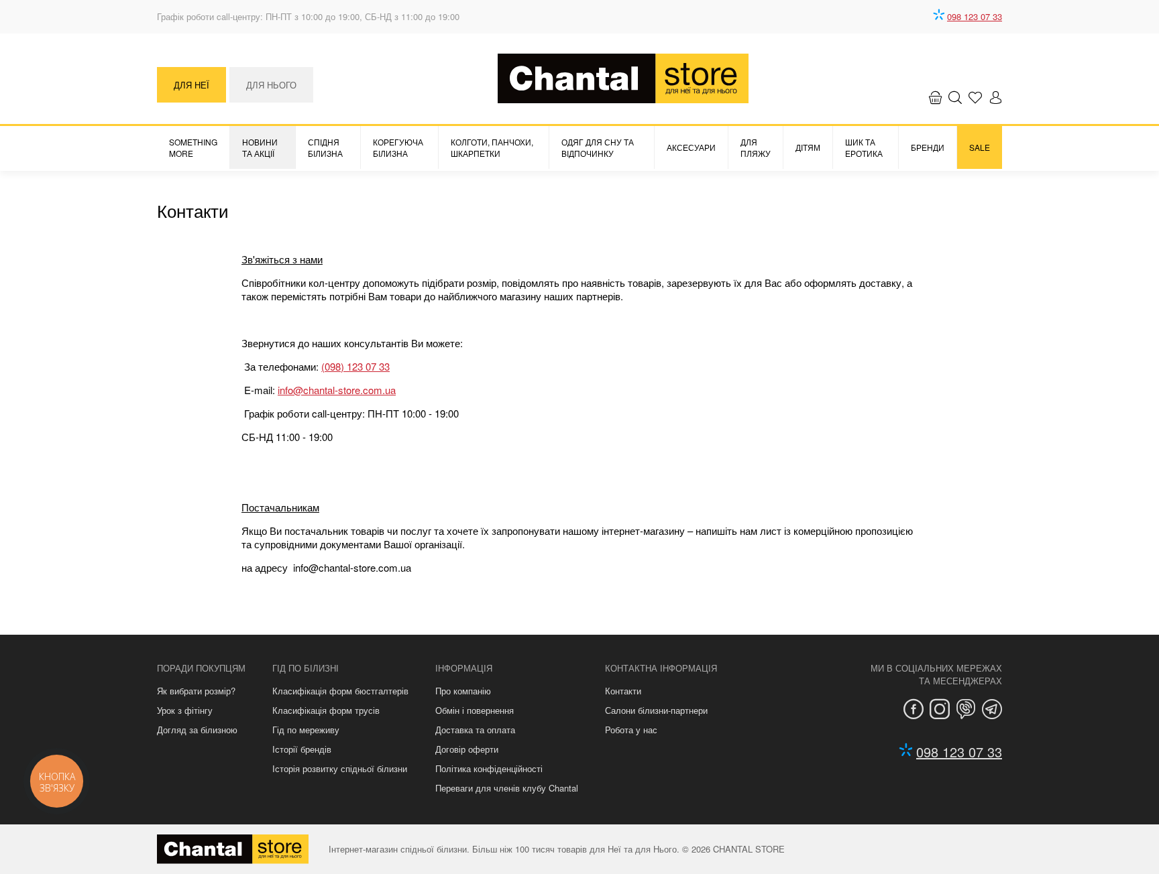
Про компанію (463, 690)
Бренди (927, 147)
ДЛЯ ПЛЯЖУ (755, 147)
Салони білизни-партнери (656, 710)
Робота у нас (631, 729)
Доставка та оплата (475, 729)
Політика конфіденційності (489, 768)
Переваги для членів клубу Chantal (506, 788)
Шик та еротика (864, 147)
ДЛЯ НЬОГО (271, 84)
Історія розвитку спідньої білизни (339, 768)
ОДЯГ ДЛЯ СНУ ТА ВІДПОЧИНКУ (597, 147)
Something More (193, 147)
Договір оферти (466, 749)
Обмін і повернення (474, 710)
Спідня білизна (325, 147)
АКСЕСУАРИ (691, 147)
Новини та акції (260, 147)
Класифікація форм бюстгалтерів (340, 690)
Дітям (807, 147)
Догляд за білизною (197, 729)
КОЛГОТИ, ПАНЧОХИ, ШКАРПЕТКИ (492, 147)
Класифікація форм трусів (326, 710)
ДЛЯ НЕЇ (191, 84)
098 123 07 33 (974, 16)
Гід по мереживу (305, 729)
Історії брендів (301, 749)
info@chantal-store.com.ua (337, 390)
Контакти (623, 690)
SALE (979, 147)
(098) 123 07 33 (355, 366)
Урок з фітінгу (185, 710)
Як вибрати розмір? (196, 690)
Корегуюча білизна (398, 147)
